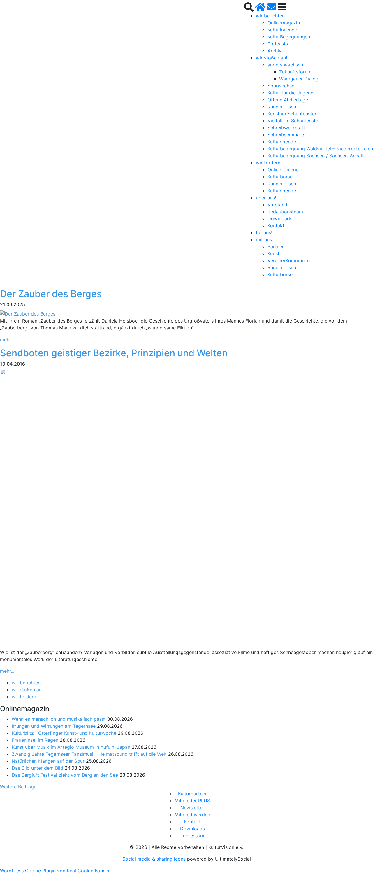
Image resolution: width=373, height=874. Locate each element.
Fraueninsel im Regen (35, 740)
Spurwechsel (281, 86)
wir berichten (270, 16)
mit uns (264, 239)
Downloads (280, 218)
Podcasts (278, 44)
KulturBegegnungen (289, 37)
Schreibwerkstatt (286, 128)
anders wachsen (285, 65)
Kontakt (276, 225)
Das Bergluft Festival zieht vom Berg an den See (65, 775)
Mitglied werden (192, 814)
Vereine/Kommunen (289, 260)
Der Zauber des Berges (51, 293)
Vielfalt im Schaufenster (294, 121)
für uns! (264, 232)
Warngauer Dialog (299, 79)
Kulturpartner (192, 794)
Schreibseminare (286, 135)
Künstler (276, 253)
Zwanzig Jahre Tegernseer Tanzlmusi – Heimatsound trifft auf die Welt (89, 754)
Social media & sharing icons (154, 859)
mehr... (7, 339)
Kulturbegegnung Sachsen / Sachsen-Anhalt (316, 155)
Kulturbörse (280, 176)
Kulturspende (282, 142)
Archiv (274, 51)
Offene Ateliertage (288, 100)
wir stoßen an (27, 689)
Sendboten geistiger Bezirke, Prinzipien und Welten (114, 353)
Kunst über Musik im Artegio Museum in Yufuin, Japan (71, 747)
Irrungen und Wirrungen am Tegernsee (54, 726)
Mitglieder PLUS (192, 800)
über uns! (266, 197)
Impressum (192, 835)
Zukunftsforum (295, 72)
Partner (276, 246)
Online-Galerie (283, 169)
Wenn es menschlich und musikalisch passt (59, 719)
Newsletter (192, 807)
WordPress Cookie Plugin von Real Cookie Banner (55, 870)
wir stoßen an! (271, 58)
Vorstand (277, 204)
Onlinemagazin (284, 23)
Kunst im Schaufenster (292, 114)
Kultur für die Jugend (291, 93)
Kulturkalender (283, 30)
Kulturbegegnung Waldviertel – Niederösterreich (320, 148)
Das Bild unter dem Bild (37, 768)
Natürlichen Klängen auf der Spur (48, 761)
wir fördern (268, 162)
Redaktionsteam (285, 211)
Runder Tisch (282, 107)
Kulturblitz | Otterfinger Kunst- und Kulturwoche (64, 733)
